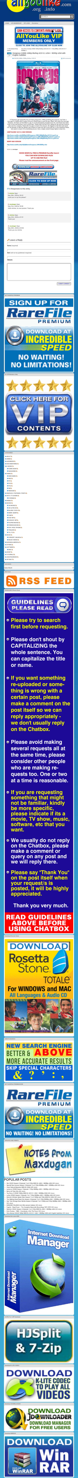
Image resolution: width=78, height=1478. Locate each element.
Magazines (12, 471)
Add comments (67, 58)
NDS (10, 478)
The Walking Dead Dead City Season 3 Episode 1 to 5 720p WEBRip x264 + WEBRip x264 (34, 1199)
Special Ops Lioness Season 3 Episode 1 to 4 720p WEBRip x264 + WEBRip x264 (32, 1185)
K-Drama (11, 498)
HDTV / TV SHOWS (12, 495)
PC (9, 481)
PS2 (10, 483)
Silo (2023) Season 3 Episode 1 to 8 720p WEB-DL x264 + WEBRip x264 (29, 1183)
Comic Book (13, 468)
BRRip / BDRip (13, 513)
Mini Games (12, 476)
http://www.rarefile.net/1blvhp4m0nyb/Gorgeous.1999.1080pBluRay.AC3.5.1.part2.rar (33, 137)
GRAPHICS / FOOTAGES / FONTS (16, 493)
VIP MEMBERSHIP (16, 23)
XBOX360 (11, 491)
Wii (9, 488)
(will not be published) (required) (19, 253)
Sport (9, 552)
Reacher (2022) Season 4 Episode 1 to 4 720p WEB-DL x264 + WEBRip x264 (31, 1209)
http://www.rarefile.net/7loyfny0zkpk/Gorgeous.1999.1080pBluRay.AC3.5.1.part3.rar (33, 138)
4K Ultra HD (13, 508)
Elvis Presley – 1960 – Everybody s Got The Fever (22, 1211)
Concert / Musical (15, 537)
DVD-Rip (11, 517)
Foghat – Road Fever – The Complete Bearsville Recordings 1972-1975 (29, 1207)
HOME (7, 23)
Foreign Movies (14, 525)
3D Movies (12, 505)
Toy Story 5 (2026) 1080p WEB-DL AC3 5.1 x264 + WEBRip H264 (27, 1193)
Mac (10, 549)
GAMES (9, 473)
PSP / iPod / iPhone (15, 527)
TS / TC (11, 532)
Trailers (11, 530)
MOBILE (9, 500)
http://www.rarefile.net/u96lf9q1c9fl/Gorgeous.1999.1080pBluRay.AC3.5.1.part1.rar (32, 135)
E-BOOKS (9, 466)
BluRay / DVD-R (13, 510)
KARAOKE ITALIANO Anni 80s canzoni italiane (21, 1205)
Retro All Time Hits (12, 1191)
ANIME (8, 459)
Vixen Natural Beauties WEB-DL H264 (18, 1187)
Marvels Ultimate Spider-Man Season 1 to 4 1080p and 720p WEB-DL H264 (30, 1197)
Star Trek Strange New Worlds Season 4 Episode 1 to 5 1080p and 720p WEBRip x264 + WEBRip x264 (39, 1201)
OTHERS (9, 544)
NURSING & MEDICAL (13, 542)
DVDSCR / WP (13, 520)
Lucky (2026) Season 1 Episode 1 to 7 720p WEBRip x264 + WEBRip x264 (30, 1195)
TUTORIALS (10, 554)
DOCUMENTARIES (12, 464)
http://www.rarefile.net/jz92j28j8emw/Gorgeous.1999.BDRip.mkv (27, 144)
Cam (10, 515)
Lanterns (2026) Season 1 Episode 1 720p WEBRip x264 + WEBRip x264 (29, 1189)
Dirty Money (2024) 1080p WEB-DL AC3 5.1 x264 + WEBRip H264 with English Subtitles (34, 1213)
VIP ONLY (9, 559)
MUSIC (9, 535)
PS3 (10, 486)
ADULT (9, 456)
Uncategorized (12, 557)
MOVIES (9, 503)
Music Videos (13, 540)
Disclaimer (35, 23)
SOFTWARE (10, 547)
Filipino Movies (14, 522)
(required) (12, 245)
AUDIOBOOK (10, 461)
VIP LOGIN (27, 23)
